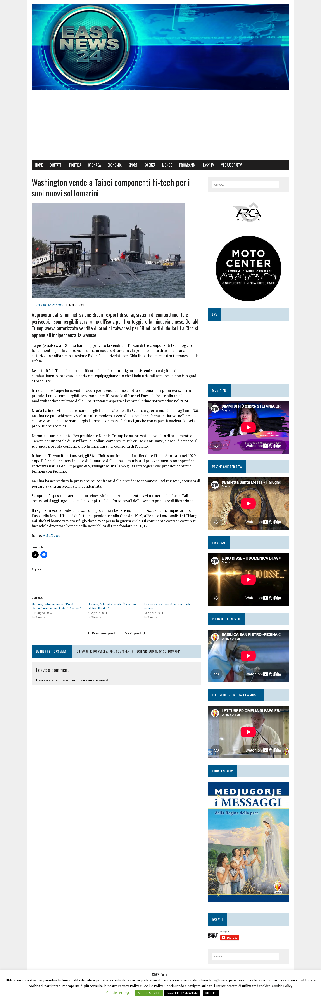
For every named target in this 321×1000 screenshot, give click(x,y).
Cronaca (94, 165)
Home (39, 165)
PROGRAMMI (187, 165)
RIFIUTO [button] (211, 993)
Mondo (167, 165)
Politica (75, 165)
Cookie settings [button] (118, 992)
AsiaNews (51, 535)
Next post (133, 633)
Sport (133, 165)
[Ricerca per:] (245, 184)
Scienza (149, 165)
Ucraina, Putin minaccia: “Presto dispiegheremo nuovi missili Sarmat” (56, 606)
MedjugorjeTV (231, 165)
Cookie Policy (282, 986)
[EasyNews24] (160, 47)
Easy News (55, 304)
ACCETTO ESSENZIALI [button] (182, 993)
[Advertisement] (160, 127)
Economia (115, 165)
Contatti (55, 165)
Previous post (103, 633)
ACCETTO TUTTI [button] (149, 993)
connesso (61, 680)
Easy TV (208, 165)
